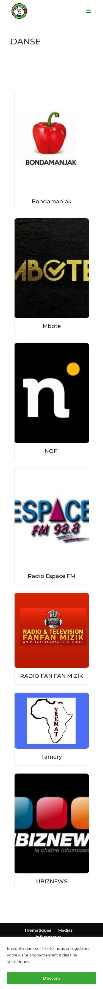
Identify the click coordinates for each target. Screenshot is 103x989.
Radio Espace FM (52, 576)
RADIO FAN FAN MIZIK (51, 676)
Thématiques (37, 930)
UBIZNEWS (51, 881)
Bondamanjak (51, 201)
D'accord (51, 978)
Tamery (51, 756)
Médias (65, 930)
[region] (51, 963)
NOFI (51, 451)
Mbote (52, 326)
